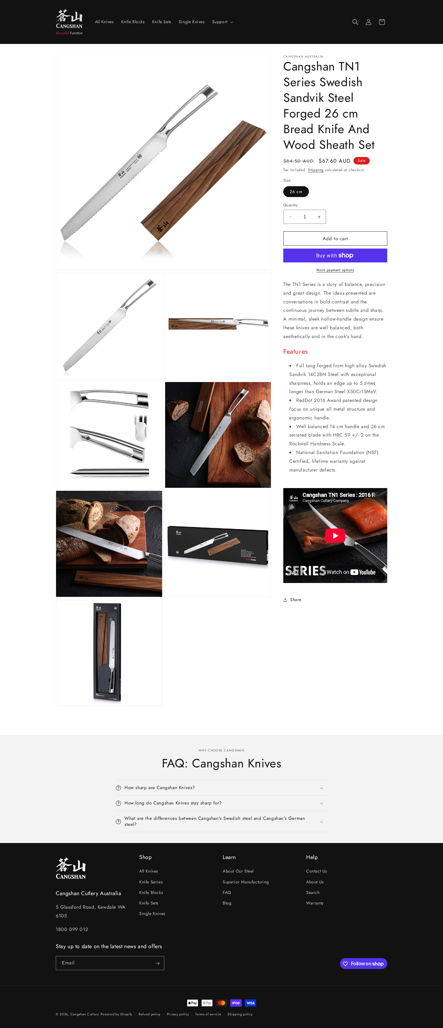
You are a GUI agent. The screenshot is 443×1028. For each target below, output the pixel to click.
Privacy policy (178, 1013)
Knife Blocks (151, 892)
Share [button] (295, 600)
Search (313, 892)
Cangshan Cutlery (85, 1014)
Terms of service (208, 1013)
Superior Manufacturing (246, 882)
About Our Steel (238, 871)
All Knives (148, 871)
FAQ (227, 892)
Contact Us (316, 871)
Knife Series (151, 882)
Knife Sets (149, 903)
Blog (227, 903)
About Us (315, 882)
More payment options (335, 270)
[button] (222, 21)
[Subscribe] (157, 963)
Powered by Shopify (117, 1014)
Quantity (290, 205)
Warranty (315, 903)
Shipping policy (240, 1013)
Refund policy (150, 1013)
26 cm (296, 192)
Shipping (316, 170)
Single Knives (152, 914)
